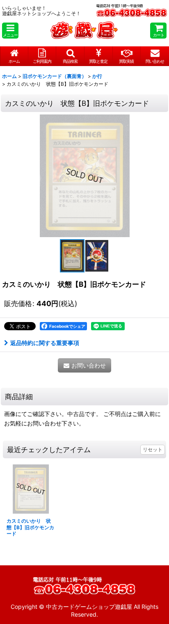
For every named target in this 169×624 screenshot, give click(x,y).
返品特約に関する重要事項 (44, 342)
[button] (10, 31)
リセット (152, 449)
